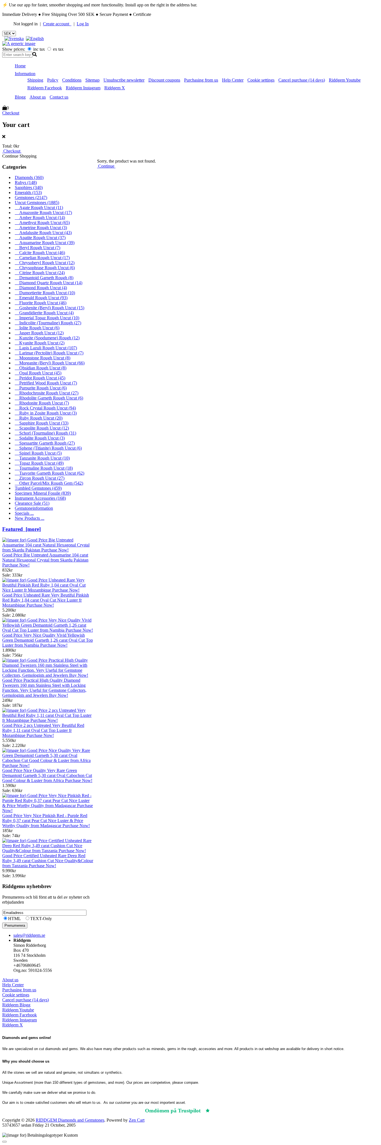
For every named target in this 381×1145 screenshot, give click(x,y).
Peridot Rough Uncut (40, 378)
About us (38, 97)
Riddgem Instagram (83, 87)
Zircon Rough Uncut (39, 478)
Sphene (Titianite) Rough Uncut (48, 448)
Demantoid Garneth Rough (44, 277)
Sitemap (92, 80)
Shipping (35, 80)
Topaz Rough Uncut (39, 463)
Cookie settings (260, 80)
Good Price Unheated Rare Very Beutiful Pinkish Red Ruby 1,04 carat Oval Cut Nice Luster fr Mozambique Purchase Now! (45, 600)
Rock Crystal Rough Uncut (45, 408)
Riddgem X (114, 87)
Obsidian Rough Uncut (40, 368)
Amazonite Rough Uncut (43, 212)
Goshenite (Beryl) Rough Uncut (49, 307)
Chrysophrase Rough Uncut (45, 267)
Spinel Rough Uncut (38, 453)
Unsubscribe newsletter (123, 80)
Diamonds (29, 177)
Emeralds (28, 192)
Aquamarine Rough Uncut (44, 242)
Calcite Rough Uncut (40, 252)
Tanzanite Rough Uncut (42, 458)
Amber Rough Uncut (40, 217)
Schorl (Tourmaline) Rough (45, 433)
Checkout (10, 113)
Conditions (71, 80)
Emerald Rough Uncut (41, 297)
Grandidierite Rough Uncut (44, 312)
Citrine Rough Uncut (40, 272)
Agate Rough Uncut (39, 207)
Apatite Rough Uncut (40, 237)
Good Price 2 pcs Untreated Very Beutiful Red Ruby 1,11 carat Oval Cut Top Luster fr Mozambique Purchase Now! (43, 730)
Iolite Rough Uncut (37, 327)
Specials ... (24, 513)
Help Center (232, 80)
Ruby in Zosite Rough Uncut (46, 413)
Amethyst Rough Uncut (42, 222)
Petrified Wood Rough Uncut (46, 383)
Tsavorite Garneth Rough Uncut (49, 473)
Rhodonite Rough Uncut (42, 403)
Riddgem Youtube (345, 80)
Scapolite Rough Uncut (42, 428)
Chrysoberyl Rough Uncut (44, 262)
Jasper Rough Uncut (39, 332)
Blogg (20, 97)
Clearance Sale (32, 503)
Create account (57, 23)
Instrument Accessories (40, 498)
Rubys (26, 182)
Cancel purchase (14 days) (301, 80)
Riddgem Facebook (44, 87)
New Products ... (29, 518)
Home (20, 65)
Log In (83, 23)
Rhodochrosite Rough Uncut (46, 393)
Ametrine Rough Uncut (41, 227)
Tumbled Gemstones (38, 488)
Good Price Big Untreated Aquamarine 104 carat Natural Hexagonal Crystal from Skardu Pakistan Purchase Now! (45, 560)
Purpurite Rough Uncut (41, 388)
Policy (52, 80)
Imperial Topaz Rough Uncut (47, 317)
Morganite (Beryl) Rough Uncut (50, 363)
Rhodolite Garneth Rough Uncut (49, 398)
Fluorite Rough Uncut (40, 302)
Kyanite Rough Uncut (39, 342)
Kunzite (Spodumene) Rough (47, 337)
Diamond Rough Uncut (41, 287)
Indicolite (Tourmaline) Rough (48, 322)
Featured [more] (21, 529)
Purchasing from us (201, 80)
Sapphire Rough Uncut (41, 423)
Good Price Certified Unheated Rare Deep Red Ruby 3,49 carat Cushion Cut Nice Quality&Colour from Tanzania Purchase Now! (47, 860)
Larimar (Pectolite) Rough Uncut (49, 352)
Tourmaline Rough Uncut (44, 468)
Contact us (59, 97)
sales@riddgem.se (29, 935)
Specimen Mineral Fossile (43, 493)
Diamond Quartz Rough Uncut (48, 282)
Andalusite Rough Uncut (43, 232)
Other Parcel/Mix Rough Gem (49, 483)
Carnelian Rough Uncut (42, 257)
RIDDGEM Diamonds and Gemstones (70, 1120)
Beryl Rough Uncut (37, 247)
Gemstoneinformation (34, 508)
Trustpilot (224, 1111)
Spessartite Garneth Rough (45, 443)
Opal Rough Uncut (38, 373)
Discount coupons (164, 80)
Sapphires (29, 187)
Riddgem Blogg (16, 1004)
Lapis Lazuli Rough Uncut (46, 347)
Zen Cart (136, 1120)
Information (25, 73)
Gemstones (31, 197)
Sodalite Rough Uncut (40, 438)
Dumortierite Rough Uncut (45, 292)
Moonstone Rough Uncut (42, 357)
